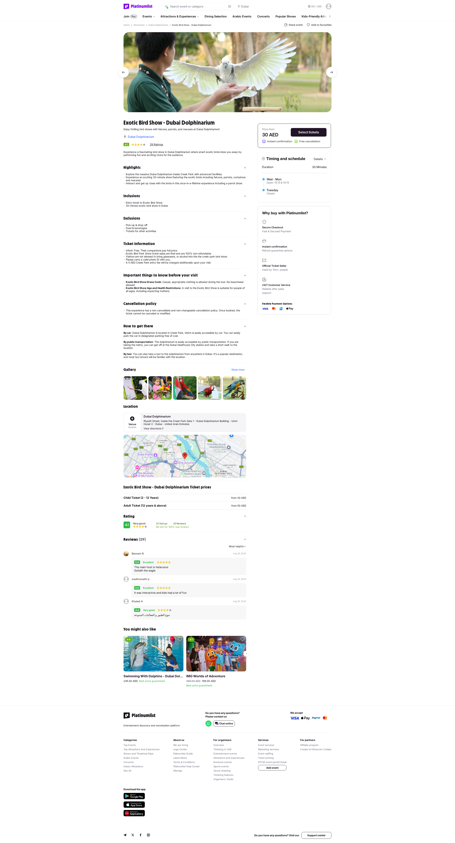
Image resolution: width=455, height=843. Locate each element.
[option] (227, 72)
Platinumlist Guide (183, 753)
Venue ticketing (222, 770)
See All (127, 770)
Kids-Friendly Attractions (319, 16)
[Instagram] (148, 835)
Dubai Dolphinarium (158, 25)
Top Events (130, 745)
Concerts (263, 16)
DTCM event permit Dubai (272, 762)
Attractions (138, 25)
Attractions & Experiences (178, 16)
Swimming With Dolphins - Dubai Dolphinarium (153, 676)
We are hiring (180, 745)
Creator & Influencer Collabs (315, 749)
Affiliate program (309, 745)
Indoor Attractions (133, 766)
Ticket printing (266, 757)
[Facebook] (140, 835)
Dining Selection (216, 16)
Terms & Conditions (184, 762)
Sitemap (177, 770)
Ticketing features (223, 774)
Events (147, 16)
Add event (272, 767)
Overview (218, 745)
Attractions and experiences (228, 757)
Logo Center (180, 749)
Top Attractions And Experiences (142, 749)
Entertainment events (225, 753)
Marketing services (268, 749)
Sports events (221, 766)
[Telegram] (125, 835)
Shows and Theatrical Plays (139, 753)
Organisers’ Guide (223, 779)
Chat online (226, 723)
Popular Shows (285, 16)
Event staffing (265, 753)
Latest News (180, 757)
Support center (316, 835)
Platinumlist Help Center (186, 766)
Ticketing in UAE (222, 749)
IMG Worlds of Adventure (205, 676)
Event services (266, 745)
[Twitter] (132, 835)
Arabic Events (241, 16)
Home (127, 25)
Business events (222, 762)
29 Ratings (156, 144)
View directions (152, 428)
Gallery (130, 369)
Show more (237, 369)
